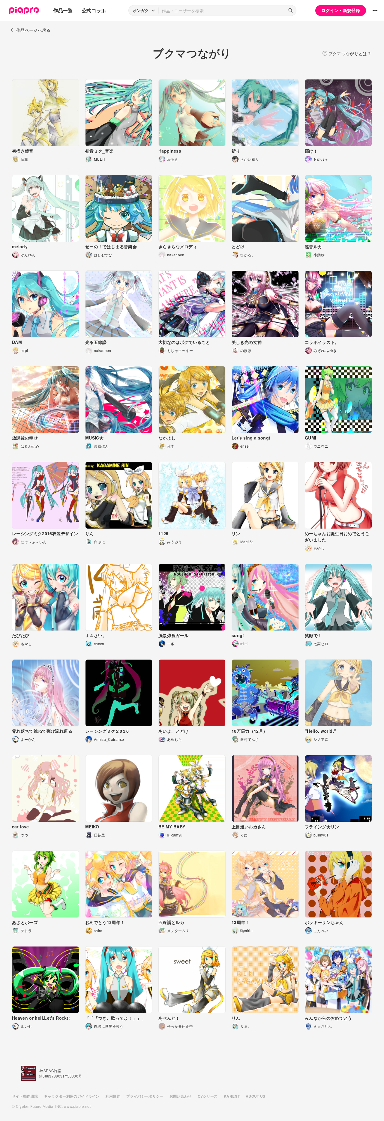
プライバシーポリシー (145, 1096)
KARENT (232, 1096)
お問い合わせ (181, 1096)
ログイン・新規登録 (340, 10)
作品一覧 (63, 10)
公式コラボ (94, 10)
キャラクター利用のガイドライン (71, 1096)
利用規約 (113, 1096)
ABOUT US (256, 1096)
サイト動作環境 (25, 1096)
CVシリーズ (208, 1096)
